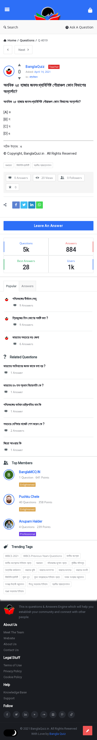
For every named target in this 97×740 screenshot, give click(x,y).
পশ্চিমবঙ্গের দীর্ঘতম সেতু (24, 299)
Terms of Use (13, 665)
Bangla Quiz (57, 734)
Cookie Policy (13, 677)
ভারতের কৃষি (30, 570)
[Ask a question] (87, 730)
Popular (11, 286)
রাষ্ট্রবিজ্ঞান (33, 77)
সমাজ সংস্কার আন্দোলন (74, 577)
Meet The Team (14, 632)
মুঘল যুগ (26, 577)
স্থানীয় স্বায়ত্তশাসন (42, 165)
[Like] (19, 64)
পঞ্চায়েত (8, 165)
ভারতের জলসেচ (65, 570)
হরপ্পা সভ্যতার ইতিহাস (14, 591)
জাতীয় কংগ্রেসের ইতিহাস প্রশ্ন (18, 563)
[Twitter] (16, 714)
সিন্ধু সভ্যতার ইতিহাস (38, 584)
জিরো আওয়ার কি (12, 443)
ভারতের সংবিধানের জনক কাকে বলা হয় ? (24, 366)
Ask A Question (81, 27)
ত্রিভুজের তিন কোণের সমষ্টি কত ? (30, 318)
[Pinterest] (62, 714)
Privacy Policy (13, 671)
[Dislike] (19, 78)
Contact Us (11, 650)
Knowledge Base (15, 692)
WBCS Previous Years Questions (42, 556)
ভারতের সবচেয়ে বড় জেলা (25, 337)
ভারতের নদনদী (82, 570)
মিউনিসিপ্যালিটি (22, 165)
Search (12, 27)
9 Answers (26, 305)
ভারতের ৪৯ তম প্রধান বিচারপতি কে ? (24, 385)
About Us (10, 644)
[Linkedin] (25, 714)
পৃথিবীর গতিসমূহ (77, 563)
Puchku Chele (29, 497)
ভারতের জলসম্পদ (47, 570)
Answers (27, 286)
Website (9, 638)
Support (9, 698)
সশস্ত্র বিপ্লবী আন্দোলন (14, 584)
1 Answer (17, 373)
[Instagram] (53, 714)
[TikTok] (71, 714)
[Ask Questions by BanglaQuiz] (49, 10)
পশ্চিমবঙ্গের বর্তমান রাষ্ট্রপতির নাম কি (22, 404)
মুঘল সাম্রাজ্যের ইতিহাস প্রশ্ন (47, 577)
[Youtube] (34, 714)
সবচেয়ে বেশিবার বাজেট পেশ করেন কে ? (24, 424)
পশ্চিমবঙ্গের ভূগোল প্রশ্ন (57, 563)
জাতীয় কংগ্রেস (73, 556)
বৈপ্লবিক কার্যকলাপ (12, 570)
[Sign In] (90, 10)
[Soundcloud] (43, 714)
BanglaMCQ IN (29, 472)
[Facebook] (7, 714)
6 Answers (26, 344)
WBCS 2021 (12, 556)
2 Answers (17, 431)
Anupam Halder (30, 521)
